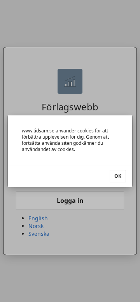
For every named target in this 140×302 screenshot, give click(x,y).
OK (117, 176)
